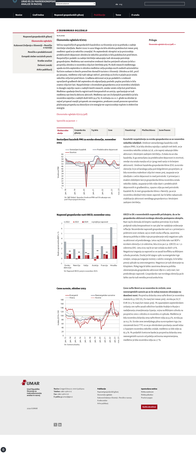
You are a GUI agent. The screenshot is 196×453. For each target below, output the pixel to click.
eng (120, 4)
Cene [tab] (110, 130)
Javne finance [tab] (164, 130)
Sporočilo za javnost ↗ (67, 121)
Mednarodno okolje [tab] (62, 131)
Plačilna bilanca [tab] (148, 130)
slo (117, 4)
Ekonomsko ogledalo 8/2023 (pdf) (161, 44)
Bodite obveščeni (149, 407)
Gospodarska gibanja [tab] (80, 131)
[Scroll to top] (190, 447)
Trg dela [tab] (94, 130)
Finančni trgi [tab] (130, 130)
